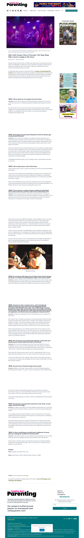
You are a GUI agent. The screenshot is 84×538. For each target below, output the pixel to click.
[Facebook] (8, 11)
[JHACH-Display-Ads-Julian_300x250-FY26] (68, 96)
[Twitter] (10, 11)
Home (9, 50)
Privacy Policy (11, 519)
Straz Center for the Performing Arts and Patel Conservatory (25, 50)
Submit (64, 508)
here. (27, 475)
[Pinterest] (15, 11)
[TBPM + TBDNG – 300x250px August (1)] (68, 80)
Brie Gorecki (12, 59)
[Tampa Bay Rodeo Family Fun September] (54, 4)
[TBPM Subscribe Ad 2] (68, 111)
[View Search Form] (62, 11)
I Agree (42, 530)
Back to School (42, 10)
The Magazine (50, 10)
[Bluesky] (21, 11)
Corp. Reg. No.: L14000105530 (19, 524)
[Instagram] (13, 11)
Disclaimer (16, 534)
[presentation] (67, 34)
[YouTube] (18, 11)
